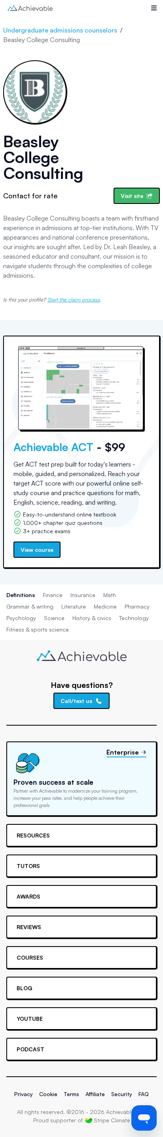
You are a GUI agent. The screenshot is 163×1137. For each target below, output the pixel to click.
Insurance (82, 595)
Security (121, 1094)
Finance (53, 595)
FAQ (143, 1094)
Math (109, 595)
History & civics (91, 618)
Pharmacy (137, 606)
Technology (134, 618)
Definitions (20, 595)
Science (54, 618)
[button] (154, 8)
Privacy (23, 1094)
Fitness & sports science (37, 629)
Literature (73, 606)
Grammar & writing (29, 606)
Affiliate (95, 1094)
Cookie (48, 1094)
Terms (71, 1094)
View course (37, 549)
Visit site (132, 195)
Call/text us (76, 700)
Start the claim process (73, 299)
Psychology (21, 618)
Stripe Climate (112, 1120)
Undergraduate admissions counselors (60, 30)
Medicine (105, 606)
